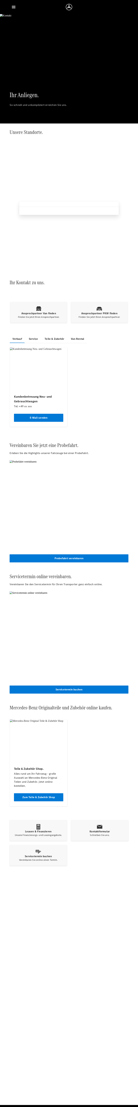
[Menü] (14, 7)
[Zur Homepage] (69, 7)
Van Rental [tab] (77, 339)
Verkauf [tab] (17, 339)
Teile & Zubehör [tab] (54, 339)
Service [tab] (33, 339)
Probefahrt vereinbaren (69, 558)
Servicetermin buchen (69, 689)
